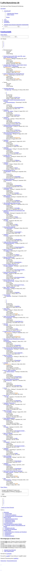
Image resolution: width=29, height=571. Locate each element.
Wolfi (16, 224)
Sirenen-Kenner (8, 126)
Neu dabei (5, 323)
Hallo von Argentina (7, 433)
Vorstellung (5, 110)
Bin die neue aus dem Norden (10, 272)
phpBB (7, 556)
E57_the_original (9, 111)
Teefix (16, 483)
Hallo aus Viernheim (8, 249)
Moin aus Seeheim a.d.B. (9, 257)
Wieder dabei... (6, 308)
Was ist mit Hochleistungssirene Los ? (11, 132)
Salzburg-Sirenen (10, 371)
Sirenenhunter (18, 461)
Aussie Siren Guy (19, 321)
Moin (4, 478)
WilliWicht (7, 196)
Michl (7, 213)
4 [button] (3, 45)
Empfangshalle (6, 32)
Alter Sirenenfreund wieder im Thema (11, 203)
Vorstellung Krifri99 (7, 188)
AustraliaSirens (8, 317)
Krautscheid (17, 345)
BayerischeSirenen (10, 102)
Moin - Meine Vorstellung (9, 287)
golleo (6, 220)
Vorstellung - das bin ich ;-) (9, 403)
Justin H (7, 404)
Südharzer (7, 156)
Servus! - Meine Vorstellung (9, 370)
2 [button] (3, 42)
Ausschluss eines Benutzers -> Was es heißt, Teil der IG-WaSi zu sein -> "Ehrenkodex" (15, 65)
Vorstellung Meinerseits (8, 88)
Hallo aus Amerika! (7, 355)
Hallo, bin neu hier (7, 410)
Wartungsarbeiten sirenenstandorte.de (11, 125)
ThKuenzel (7, 258)
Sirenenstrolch (8, 180)
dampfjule (17, 292)
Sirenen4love (8, 341)
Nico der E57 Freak (9, 281)
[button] (3, 47)
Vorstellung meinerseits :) (9, 179)
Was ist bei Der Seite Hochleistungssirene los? (13, 347)
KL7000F (17, 78)
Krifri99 (17, 152)
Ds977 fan (8, 89)
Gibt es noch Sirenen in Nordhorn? (11, 379)
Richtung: (13, 491)
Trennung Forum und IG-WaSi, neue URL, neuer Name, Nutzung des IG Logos (14, 56)
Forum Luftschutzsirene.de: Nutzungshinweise (13, 73)
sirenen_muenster (9, 472)
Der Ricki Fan (8, 133)
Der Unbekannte (18, 352)
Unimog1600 (8, 457)
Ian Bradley (9, 553)
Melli (6, 273)
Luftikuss (7, 250)
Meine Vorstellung (7, 195)
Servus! (5, 388)
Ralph (6, 75)
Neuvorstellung (6, 294)
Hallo (4, 425)
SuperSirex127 (9, 356)
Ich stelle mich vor (7, 155)
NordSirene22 (8, 149)
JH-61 (6, 164)
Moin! (4, 440)
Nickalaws (7, 288)
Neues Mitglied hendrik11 (9, 418)
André (6, 325)
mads (6, 434)
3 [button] (3, 43)
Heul (6, 310)
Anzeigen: (4, 490)
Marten (7, 449)
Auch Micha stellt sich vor (9, 170)
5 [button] (3, 46)
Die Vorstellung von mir (8, 279)
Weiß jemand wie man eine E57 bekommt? (12, 471)
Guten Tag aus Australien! (9, 316)
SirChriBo (7, 204)
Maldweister (8, 464)
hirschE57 (7, 442)
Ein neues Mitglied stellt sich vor (10, 264)
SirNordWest (8, 479)
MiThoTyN (7, 58)
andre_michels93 (9, 266)
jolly (7, 396)
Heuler (6, 427)
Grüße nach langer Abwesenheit (10, 242)
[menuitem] (12, 13)
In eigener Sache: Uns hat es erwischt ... (12, 331)
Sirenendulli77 (9, 228)
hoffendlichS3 (18, 239)
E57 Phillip (8, 411)
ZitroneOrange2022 (9, 243)
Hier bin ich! (6, 395)
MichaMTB (8, 171)
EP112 (6, 235)
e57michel (5, 362)
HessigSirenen (18, 262)
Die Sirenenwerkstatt (19, 269)
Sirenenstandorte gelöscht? (9, 227)
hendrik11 (7, 419)
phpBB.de (16, 558)
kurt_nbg (7, 118)
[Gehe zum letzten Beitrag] (20, 62)
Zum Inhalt (3, 8)
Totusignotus (18, 400)
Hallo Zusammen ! (7, 456)
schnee (6, 141)
